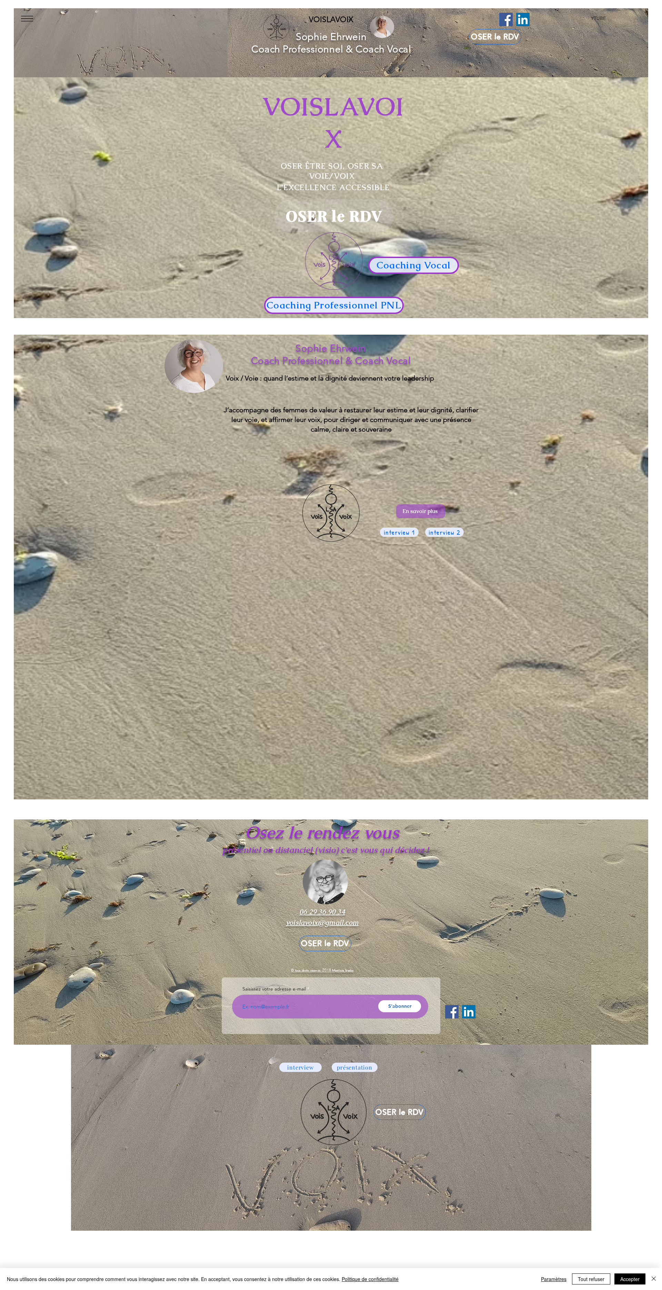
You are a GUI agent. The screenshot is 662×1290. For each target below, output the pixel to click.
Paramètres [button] (553, 1279)
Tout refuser (591, 1279)
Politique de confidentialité (370, 1279)
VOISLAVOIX (331, 19)
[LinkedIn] (523, 19)
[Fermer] (654, 1278)
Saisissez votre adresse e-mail (274, 988)
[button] (27, 18)
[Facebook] (506, 19)
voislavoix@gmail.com (322, 922)
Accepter (630, 1279)
